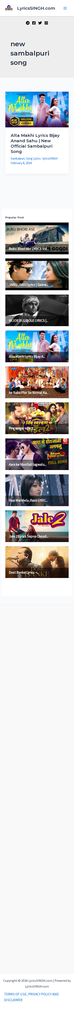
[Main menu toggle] (65, 8)
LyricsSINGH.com (36, 8)
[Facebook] (34, 23)
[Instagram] (46, 23)
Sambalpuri (18, 158)
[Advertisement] (37, 788)
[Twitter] (40, 23)
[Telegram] (28, 23)
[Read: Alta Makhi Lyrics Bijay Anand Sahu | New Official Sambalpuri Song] (37, 109)
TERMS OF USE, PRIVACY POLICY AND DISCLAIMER (31, 997)
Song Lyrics (33, 158)
